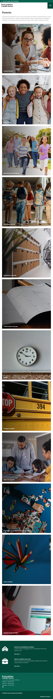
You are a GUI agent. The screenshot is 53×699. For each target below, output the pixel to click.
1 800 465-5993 (10, 683)
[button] (50, 6)
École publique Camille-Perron (7, 5)
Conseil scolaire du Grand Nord (10, 1)
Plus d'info (17, 654)
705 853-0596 (11, 681)
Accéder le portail (45, 696)
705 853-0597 (11, 685)
